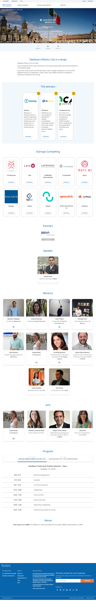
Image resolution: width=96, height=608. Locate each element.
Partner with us (22, 578)
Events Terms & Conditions (77, 598)
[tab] (32, 458)
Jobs (18, 582)
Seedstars (6, 1)
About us (20, 573)
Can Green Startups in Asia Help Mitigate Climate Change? (43, 585)
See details (28, 136)
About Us (63, 5)
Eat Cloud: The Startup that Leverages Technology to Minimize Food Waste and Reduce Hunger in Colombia (43, 580)
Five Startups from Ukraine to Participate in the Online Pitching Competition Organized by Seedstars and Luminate (43, 575)
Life (21, 1)
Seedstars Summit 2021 (8, 576)
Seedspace (14, 1)
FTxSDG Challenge (22, 5)
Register (90, 1)
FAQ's (18, 580)
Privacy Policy (90, 598)
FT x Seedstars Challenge (9, 573)
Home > (4, 10)
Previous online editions (44, 5)
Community (20, 576)
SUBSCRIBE (87, 580)
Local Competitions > (11, 10)
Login (84, 1)
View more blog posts (39, 588)
